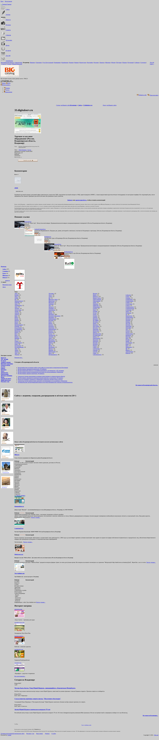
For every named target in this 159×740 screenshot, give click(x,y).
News (16, 296)
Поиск (95, 323)
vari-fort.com (17, 663)
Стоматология (130, 307)
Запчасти (51, 307)
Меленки (107, 62)
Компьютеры (52, 329)
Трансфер (128, 327)
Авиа (16, 304)
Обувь (94, 302)
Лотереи (51, 336)
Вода (16, 333)
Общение (95, 304)
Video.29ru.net (4, 487)
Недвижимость (53, 354)
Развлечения (5, 374)
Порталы (95, 325)
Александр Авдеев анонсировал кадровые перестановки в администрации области (41, 376)
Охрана (95, 316)
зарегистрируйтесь (81, 200)
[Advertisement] (7, 317)
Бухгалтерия (18, 327)
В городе (3, 360)
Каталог (51, 325)
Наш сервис (39, 733)
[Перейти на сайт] (27, 133)
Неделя (95, 293)
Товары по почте (6, 378)
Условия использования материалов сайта (12, 733)
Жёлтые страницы (6, 375)
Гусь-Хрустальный (48, 62)
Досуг (2, 371)
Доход (50, 296)
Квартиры (51, 327)
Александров (18, 62)
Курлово (96, 62)
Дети (16, 353)
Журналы (51, 302)
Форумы (128, 336)
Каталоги (51, 326)
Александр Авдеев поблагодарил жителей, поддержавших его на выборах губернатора (42, 381)
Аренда (17, 314)
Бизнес (17, 319)
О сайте (54, 733)
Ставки (128, 302)
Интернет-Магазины (54, 316)
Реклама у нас (5, 381)
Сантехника (96, 348)
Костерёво (90, 62)
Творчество (129, 316)
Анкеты (17, 313)
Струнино (143, 62)
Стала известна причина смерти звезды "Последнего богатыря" (37, 699)
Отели (94, 314)
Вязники (32, 62)
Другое (4, 287)
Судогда (3, 64)
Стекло (128, 305)
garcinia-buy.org (18, 649)
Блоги (4, 273)
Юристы (128, 353)
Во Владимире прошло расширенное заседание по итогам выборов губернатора (40, 372)
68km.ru (16, 454)
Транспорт (129, 326)
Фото (127, 338)
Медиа (50, 345)
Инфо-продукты (6, 380)
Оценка (95, 317)
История (51, 320)
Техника (128, 320)
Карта (50, 322)
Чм (126, 348)
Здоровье (51, 308)
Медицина (52, 347)
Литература (52, 335)
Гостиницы (18, 345)
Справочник (129, 299)
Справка (128, 298)
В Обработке (18, 329)
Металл (51, 348)
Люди (50, 338)
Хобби (127, 341)
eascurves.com (18, 609)
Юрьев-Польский (17, 64)
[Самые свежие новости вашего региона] (86, 275)
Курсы (50, 333)
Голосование (18, 342)
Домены (47, 733)
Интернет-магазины (7, 363)
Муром (113, 62)
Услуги (3, 366)
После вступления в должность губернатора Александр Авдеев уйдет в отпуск (40, 379)
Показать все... (18, 357)
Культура (51, 332)
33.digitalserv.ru (87, 105)
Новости (5, 277)
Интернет (51, 314)
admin (16, 188)
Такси (127, 311)
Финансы (128, 335)
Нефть (94, 295)
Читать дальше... (21, 495)
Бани (16, 316)
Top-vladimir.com (19, 573)
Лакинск (102, 62)
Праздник (95, 329)
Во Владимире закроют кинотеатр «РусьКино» (31, 373)
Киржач (71, 62)
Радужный (131, 62)
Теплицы (128, 319)
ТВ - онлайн (4, 359)
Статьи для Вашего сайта (63, 105)
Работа (3, 368)
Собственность (97, 354)
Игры (2, 377)
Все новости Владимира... (150, 715)
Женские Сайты (53, 299)
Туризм (128, 330)
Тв (126, 314)
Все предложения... (19, 676)
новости (7, 280)
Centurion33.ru (18, 528)
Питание (95, 319)
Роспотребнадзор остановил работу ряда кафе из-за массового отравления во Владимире (43, 367)
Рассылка (95, 339)
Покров (124, 62)
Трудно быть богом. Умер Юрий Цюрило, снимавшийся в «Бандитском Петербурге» (45, 688)
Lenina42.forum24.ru (40, 229)
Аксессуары (18, 310)
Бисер (16, 322)
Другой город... (152, 63)
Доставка (51, 293)
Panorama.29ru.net (6, 472)
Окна (94, 310)
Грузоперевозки (19, 347)
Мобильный (52, 351)
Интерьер (51, 317)
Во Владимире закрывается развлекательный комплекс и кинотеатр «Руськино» (40, 378)
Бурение (17, 326)
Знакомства (4, 372)
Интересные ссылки (7, 284)
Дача (16, 348)
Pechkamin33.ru (68, 251)
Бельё (16, 317)
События (128, 295)
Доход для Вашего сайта (109, 105)
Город (16, 344)
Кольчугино (83, 62)
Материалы (52, 341)
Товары (128, 322)
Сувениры (129, 310)
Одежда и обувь (5, 365)
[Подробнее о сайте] (19, 225)
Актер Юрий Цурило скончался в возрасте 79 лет (32, 709)
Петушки (118, 62)
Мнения (51, 350)
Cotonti (9, 735)
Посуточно (96, 326)
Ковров (76, 62)
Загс (50, 305)
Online (16, 298)
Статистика (129, 304)
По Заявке (96, 320)
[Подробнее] (19, 617)
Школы (128, 350)
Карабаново (65, 62)
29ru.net (156, 735)
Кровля (51, 330)
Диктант (17, 354)
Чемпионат (129, 347)
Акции (17, 311)
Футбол (128, 339)
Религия (95, 344)
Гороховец (39, 62)
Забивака (51, 304)
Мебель (51, 342)
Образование (96, 301)
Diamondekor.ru (19, 506)
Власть (17, 332)
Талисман (128, 313)
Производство (97, 333)
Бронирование (19, 325)
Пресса (95, 332)
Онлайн (95, 311)
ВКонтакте (5, 275)
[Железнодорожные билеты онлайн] (69, 268)
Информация (52, 319)
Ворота (17, 336)
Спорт (127, 296)
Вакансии (17, 330)
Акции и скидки (6, 362)
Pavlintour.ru (47, 236)
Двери (16, 350)
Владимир (73, 105)
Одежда (95, 308)
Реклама (95, 342)
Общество (96, 305)
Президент (96, 330)
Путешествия (96, 335)
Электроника (129, 351)
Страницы (5, 271)
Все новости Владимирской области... (147, 385)
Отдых (95, 313)
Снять (94, 353)
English (17, 295)
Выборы (17, 338)
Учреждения (129, 333)
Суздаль (9, 64)
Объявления (96, 307)
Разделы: (3, 266)
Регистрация (8, 1)
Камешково (57, 62)
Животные (52, 301)
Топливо (128, 325)
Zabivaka (17, 302)
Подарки (95, 322)
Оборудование (23, 150)
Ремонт (95, 345)
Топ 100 (128, 323)
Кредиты (3, 369)
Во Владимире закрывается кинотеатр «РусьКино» (32, 369)
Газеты (17, 341)
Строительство (130, 308)
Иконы (51, 313)
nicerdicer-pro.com (19, 622)
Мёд (50, 344)
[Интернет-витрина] (86, 285)
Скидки (95, 351)
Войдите (69, 200)
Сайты (4, 269)
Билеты (17, 320)
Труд (127, 329)
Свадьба (95, 350)
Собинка (136, 62)
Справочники (129, 301)
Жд (49, 298)
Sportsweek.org (19, 301)
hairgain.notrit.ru (18, 636)
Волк (16, 335)
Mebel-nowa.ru (18, 554)
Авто (16, 307)
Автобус (17, 308)
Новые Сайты (97, 298)
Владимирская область (7, 62)
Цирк (127, 344)
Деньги (17, 351)
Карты (50, 323)
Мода (50, 353)
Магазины (51, 339)
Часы (127, 345)
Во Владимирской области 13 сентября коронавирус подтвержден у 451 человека (41, 370)
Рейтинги (95, 341)
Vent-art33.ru (27, 221)
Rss (16, 299)
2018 (16, 293)
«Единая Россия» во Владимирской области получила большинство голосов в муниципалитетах (45, 382)
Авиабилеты (18, 305)
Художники (129, 342)
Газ (15, 339)
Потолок (95, 327)
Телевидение (129, 317)
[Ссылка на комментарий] (15, 191)
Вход (2, 1)
